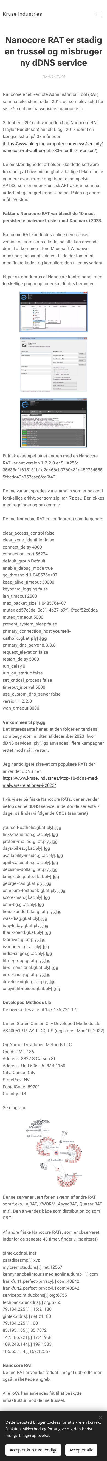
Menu (98, 13)
